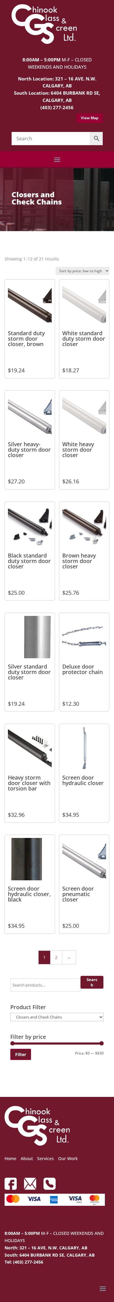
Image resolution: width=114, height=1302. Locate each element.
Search (92, 982)
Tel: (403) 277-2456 (24, 1262)
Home (10, 1158)
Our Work (68, 1158)
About (27, 1158)
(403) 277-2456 (57, 107)
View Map (89, 117)
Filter (20, 1054)
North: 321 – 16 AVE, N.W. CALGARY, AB (46, 1248)
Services (45, 1158)
